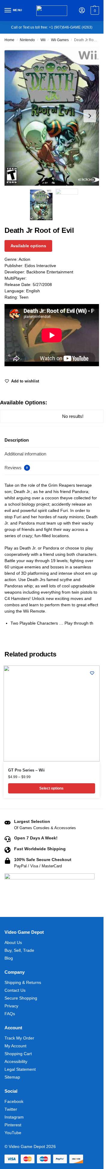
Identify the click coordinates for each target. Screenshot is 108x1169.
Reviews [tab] (16, 467)
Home (9, 40)
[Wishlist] (92, 672)
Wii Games (60, 40)
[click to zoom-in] (54, 116)
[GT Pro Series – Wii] (52, 713)
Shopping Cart (18, 1053)
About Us (13, 942)
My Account (15, 1045)
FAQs (9, 1013)
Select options (51, 788)
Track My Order (19, 1038)
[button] (94, 10)
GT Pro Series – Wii (26, 770)
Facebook (13, 1101)
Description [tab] (16, 440)
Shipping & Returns (22, 982)
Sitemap (12, 1077)
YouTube (12, 1132)
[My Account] (82, 11)
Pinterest (12, 1124)
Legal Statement (20, 1069)
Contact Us (15, 990)
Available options (28, 245)
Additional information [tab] (25, 453)
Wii (43, 40)
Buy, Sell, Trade (19, 950)
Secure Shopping (20, 998)
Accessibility (15, 1061)
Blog (8, 958)
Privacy (11, 1005)
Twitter (10, 1109)
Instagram (14, 1117)
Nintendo (27, 40)
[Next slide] (89, 116)
